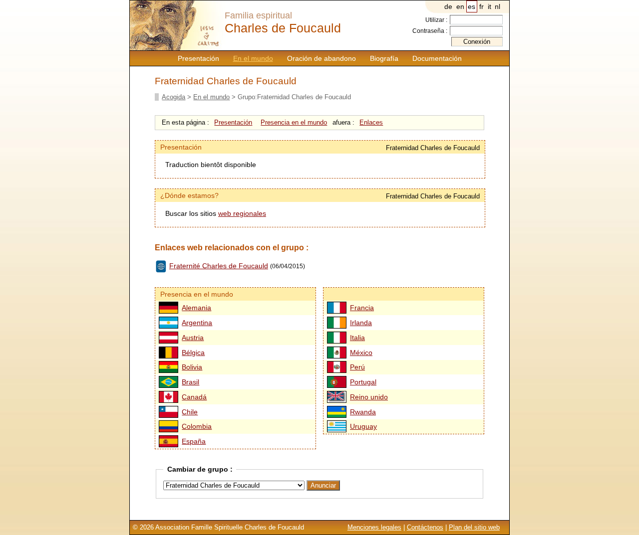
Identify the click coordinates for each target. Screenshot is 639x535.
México (361, 353)
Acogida (173, 97)
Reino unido (369, 397)
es (471, 6)
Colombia (197, 426)
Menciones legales (374, 527)
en (460, 6)
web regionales (242, 213)
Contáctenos (425, 527)
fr (481, 6)
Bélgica (193, 353)
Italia (357, 338)
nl (497, 6)
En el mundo (253, 58)
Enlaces (371, 122)
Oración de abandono (321, 58)
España (194, 441)
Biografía (384, 58)
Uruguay (363, 426)
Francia (362, 308)
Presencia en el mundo (294, 122)
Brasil (190, 382)
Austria (193, 338)
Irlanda (361, 323)
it (489, 6)
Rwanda (363, 412)
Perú (357, 367)
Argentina (197, 323)
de (448, 6)
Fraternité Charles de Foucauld (218, 266)
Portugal (363, 382)
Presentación (198, 58)
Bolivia (192, 367)
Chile (190, 412)
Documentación (437, 58)
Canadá (194, 397)
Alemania (196, 308)
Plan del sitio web (474, 527)
